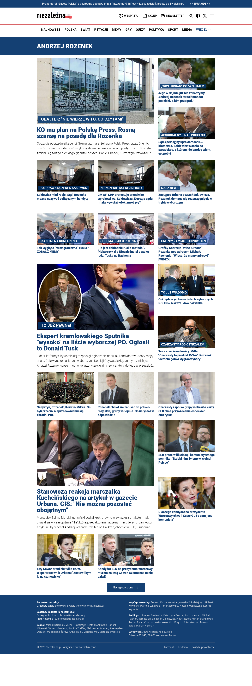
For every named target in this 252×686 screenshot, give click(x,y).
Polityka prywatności (203, 647)
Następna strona (123, 587)
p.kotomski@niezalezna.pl (70, 618)
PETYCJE (101, 29)
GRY (128, 29)
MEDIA (187, 29)
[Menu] (212, 15)
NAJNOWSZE (50, 29)
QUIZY (140, 29)
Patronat (169, 647)
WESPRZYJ (131, 15)
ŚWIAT (85, 29)
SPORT (173, 29)
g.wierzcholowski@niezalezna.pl (85, 605)
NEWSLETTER (175, 15)
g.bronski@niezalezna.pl (72, 615)
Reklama (183, 647)
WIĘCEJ (201, 29)
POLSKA (70, 29)
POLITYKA (156, 29)
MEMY (116, 29)
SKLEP (152, 15)
